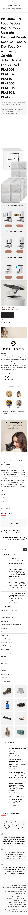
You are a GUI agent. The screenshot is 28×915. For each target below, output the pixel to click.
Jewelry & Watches (6, 642)
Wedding (3, 670)
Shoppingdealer (14, 6)
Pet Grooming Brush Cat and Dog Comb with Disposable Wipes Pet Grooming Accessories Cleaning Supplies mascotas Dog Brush (17, 561)
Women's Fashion (6, 674)
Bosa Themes (23, 911)
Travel (3, 667)
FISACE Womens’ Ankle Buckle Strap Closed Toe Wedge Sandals (14, 538)
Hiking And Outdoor (6, 635)
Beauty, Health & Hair (7, 617)
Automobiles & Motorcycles (9, 610)
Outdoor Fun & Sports (7, 653)
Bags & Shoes (5, 614)
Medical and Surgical (7, 646)
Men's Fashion (5, 649)
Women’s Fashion (20, 906)
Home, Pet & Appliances (16, 508)
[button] (7, 691)
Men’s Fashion (21, 899)
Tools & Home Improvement (9, 660)
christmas (4, 628)
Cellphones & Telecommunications (11, 624)
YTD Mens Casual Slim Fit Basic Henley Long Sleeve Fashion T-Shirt (15, 532)
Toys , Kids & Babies (6, 663)
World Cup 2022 (5, 677)
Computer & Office (6, 632)
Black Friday (4, 621)
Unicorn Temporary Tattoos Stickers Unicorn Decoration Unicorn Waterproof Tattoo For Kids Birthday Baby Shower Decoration (17, 787)
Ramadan (4, 656)
